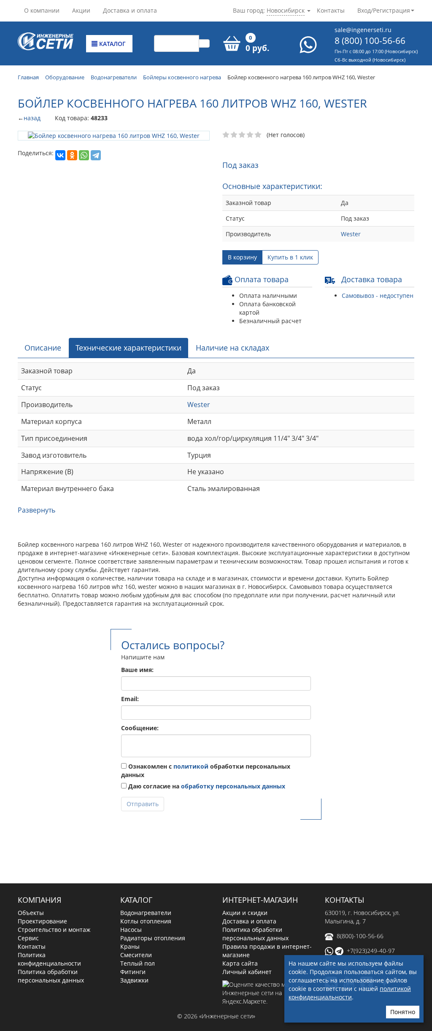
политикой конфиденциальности (350, 993)
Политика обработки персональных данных (51, 976)
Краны (130, 946)
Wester (351, 234)
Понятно (402, 1012)
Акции (81, 10)
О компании (41, 10)
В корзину (242, 257)
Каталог (111, 44)
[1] (226, 135)
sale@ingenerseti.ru (363, 30)
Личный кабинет (247, 972)
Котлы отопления (145, 921)
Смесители (136, 955)
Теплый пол (137, 963)
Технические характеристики (128, 348)
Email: (130, 699)
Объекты (31, 913)
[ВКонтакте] (60, 155)
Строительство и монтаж (54, 930)
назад (32, 118)
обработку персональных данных (233, 786)
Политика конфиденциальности (49, 959)
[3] (242, 135)
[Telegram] (96, 155)
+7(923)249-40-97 (371, 951)
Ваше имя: (137, 670)
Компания (39, 900)
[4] (250, 135)
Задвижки (134, 980)
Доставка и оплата (130, 10)
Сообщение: (140, 728)
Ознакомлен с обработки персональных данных (205, 770)
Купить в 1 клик (290, 257)
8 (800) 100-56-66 (370, 40)
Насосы (131, 930)
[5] (258, 135)
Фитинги (133, 972)
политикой (190, 766)
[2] (234, 135)
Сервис (28, 938)
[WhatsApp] (84, 155)
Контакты (331, 10)
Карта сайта (240, 963)
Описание (42, 348)
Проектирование (42, 921)
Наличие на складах (232, 348)
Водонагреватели (145, 913)
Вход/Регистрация (383, 10)
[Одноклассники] (72, 155)
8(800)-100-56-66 (360, 936)
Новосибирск (286, 10)
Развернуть (36, 510)
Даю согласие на (206, 786)
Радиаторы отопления (152, 938)
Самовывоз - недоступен (377, 295)
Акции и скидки (244, 913)
